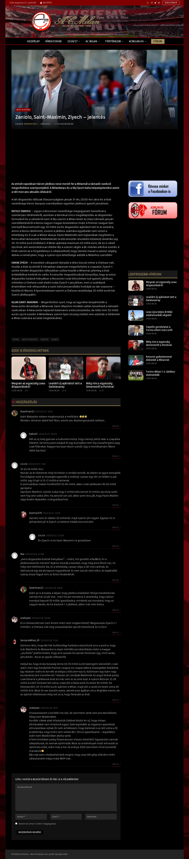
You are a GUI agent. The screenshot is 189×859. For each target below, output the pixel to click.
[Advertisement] (66, 158)
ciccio (23, 464)
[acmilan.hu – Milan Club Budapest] (65, 21)
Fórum (157, 41)
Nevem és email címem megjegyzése (37, 823)
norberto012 (30, 124)
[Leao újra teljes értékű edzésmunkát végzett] (135, 315)
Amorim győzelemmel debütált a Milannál (159, 358)
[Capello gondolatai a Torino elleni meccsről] (135, 330)
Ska (22, 554)
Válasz (115, 426)
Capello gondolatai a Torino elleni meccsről (159, 328)
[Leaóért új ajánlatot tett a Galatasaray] (66, 368)
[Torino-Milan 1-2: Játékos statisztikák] (135, 375)
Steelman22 (27, 411)
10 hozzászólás (65, 124)
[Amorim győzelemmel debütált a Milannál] (135, 360)
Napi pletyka (23, 110)
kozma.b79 (35, 513)
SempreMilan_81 (30, 640)
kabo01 (33, 434)
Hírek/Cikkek (53, 41)
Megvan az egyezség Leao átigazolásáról (28, 385)
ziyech (55, 339)
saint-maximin (29, 339)
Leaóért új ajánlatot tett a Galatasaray (65, 385)
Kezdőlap (33, 41)
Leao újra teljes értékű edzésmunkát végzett (159, 314)
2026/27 (72, 41)
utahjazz (25, 618)
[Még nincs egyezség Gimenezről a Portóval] (103, 368)
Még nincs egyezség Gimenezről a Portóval (100, 385)
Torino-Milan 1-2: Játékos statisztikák (160, 373)
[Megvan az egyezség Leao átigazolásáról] (28, 368)
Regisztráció (171, 3)
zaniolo (44, 339)
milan (16, 339)
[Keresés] (147, 3)
